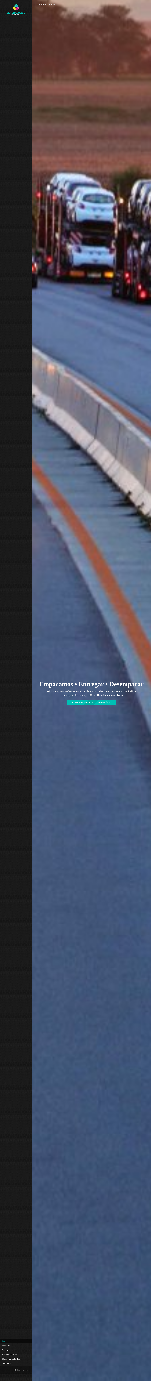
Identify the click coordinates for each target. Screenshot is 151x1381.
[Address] (9, 1370)
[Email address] (6, 1370)
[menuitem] (16, 1341)
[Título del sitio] (16, 10)
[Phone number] (3, 1370)
